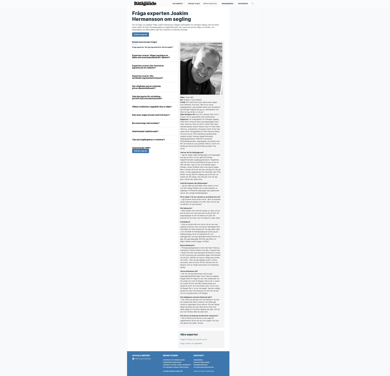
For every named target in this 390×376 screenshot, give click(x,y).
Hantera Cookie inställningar (204, 371)
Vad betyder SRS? (141, 148)
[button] (252, 3)
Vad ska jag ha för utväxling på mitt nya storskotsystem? (147, 97)
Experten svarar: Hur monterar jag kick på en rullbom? (148, 66)
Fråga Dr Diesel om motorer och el (193, 339)
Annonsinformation (200, 365)
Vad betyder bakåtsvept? (145, 131)
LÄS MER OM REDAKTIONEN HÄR (173, 371)
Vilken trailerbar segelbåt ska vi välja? (152, 106)
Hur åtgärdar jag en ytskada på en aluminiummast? (146, 87)
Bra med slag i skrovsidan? (145, 123)
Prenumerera (198, 360)
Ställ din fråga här (140, 34)
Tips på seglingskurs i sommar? (148, 139)
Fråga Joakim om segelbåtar (191, 343)
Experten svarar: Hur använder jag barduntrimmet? (147, 77)
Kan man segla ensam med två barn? (151, 115)
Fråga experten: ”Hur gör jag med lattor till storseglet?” (152, 47)
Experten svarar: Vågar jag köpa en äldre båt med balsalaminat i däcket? (151, 56)
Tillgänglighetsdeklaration (204, 367)
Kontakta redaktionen (201, 362)
